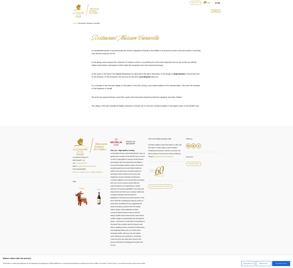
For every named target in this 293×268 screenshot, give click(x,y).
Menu (216, 11)
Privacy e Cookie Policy (81, 172)
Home (75, 23)
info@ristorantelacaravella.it (86, 166)
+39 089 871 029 (80, 163)
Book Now (195, 3)
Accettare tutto (281, 263)
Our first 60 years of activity (160, 186)
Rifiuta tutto (263, 263)
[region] (146, 261)
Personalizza (247, 263)
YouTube (198, 145)
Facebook (188, 145)
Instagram (193, 145)
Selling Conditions (96, 172)
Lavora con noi (193, 164)
